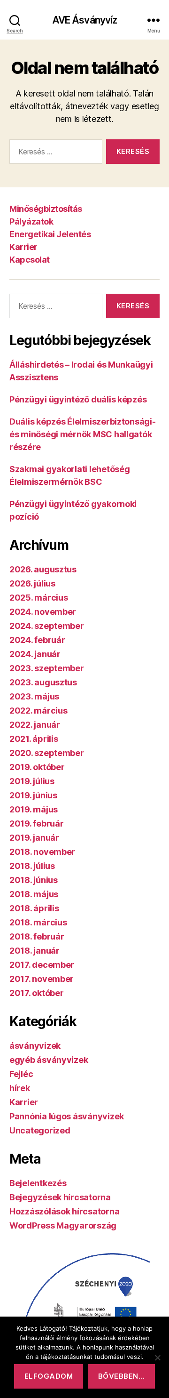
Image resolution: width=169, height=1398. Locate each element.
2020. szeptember (46, 753)
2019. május (33, 809)
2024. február (37, 640)
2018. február (36, 936)
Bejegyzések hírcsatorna (60, 1197)
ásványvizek (35, 1046)
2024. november (42, 612)
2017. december (41, 965)
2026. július (32, 583)
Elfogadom (48, 1376)
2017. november (41, 979)
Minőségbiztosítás (45, 209)
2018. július (32, 866)
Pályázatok (31, 221)
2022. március (38, 710)
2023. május (34, 696)
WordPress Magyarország (62, 1225)
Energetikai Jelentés (50, 234)
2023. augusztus (43, 682)
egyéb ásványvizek (48, 1060)
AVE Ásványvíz (84, 20)
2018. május (33, 894)
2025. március (38, 598)
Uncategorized (39, 1130)
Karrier (23, 247)
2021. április (33, 739)
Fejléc (21, 1074)
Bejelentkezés (38, 1183)
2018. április (34, 908)
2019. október (37, 767)
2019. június (33, 795)
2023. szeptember (46, 668)
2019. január (34, 838)
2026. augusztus (43, 569)
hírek (19, 1088)
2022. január (34, 725)
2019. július (31, 781)
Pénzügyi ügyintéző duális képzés (77, 399)
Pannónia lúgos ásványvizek (66, 1116)
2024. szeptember (46, 626)
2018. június (33, 880)
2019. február (36, 823)
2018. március (38, 922)
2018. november (42, 852)
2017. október (36, 993)
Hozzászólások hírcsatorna (64, 1211)
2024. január (35, 654)
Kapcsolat (29, 260)
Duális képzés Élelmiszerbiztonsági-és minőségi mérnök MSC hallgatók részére (82, 434)
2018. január (34, 951)
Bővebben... (121, 1376)
